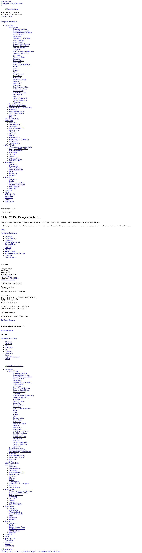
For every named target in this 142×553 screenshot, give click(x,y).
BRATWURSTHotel (12, 119)
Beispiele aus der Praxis (17, 183)
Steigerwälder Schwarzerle (22, 38)
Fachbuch (12, 175)
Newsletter (8, 351)
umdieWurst (9, 121)
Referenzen (13, 173)
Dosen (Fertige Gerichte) (21, 44)
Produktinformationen (16, 104)
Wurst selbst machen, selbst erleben (20, 147)
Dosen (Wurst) (18, 42)
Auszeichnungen (14, 143)
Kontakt (7, 200)
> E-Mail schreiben (40, 551)
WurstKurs (8, 177)
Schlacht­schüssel (18, 40)
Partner (11, 136)
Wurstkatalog (9, 201)
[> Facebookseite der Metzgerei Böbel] (14, 366)
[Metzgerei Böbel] (6, 2)
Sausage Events (14, 158)
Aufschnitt (16, 49)
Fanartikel (16, 96)
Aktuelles (8, 342)
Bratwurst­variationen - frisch (22, 33)
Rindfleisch (17, 63)
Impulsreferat (13, 166)
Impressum (8, 190)
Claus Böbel (13, 126)
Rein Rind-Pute (18, 91)
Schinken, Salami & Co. (21, 46)
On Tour (12, 154)
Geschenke (17, 55)
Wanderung (13, 152)
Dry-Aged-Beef (18, 34)
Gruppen (12, 156)
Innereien (16, 81)
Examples (12, 188)
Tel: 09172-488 (6, 276)
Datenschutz (9, 196)
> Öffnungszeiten (6, 551)
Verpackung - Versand (16, 113)
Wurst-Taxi (12, 132)
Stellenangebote (14, 137)
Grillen (15, 66)
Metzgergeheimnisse (16, 151)
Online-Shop (9, 25)
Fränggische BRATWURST (18, 149)
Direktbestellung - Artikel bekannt (20, 107)
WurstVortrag (9, 162)
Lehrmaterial (17, 94)
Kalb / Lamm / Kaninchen (21, 64)
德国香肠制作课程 (15, 160)
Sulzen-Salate (17, 76)
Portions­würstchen (19, 48)
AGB (7, 192)
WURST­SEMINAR (20, 100)
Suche (10, 549)
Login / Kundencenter (12, 357)
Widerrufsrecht (10, 194)
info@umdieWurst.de (8, 280)
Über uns (12, 134)
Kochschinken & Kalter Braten (23, 51)
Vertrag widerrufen (7, 330)
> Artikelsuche (17, 551)
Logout (7, 359)
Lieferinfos (12, 115)
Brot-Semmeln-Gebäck (20, 87)
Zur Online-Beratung (8, 320)
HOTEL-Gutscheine (20, 89)
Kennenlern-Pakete (19, 93)
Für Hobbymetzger (19, 79)
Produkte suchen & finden (17, 106)
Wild (14, 72)
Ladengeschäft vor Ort (16, 128)
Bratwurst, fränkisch (20, 29)
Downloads (9, 198)
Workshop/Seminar (15, 168)
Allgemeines (13, 164)
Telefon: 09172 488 (53, 551)
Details (11, 181)
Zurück (3, 229)
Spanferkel (16, 59)
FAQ (10, 117)
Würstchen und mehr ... (21, 53)
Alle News (12, 122)
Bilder (11, 171)
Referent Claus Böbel (16, 170)
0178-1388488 (13, 278)
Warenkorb (12, 109)
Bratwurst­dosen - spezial (21, 31)
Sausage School (14, 186)
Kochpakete (17, 85)
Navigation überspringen (9, 22)
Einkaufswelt (13, 27)
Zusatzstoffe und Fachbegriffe (19, 139)
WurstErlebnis (9, 145)
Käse (15, 68)
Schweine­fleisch (18, 61)
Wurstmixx (16, 102)
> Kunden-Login (28, 551)
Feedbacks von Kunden (17, 185)
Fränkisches (17, 36)
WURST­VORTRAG (20, 98)
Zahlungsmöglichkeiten (17, 111)
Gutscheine (17, 78)
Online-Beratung (6, 16)
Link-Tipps (12, 141)
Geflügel (16, 70)
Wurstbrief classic (19, 57)
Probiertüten (17, 83)
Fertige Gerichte (18, 74)
